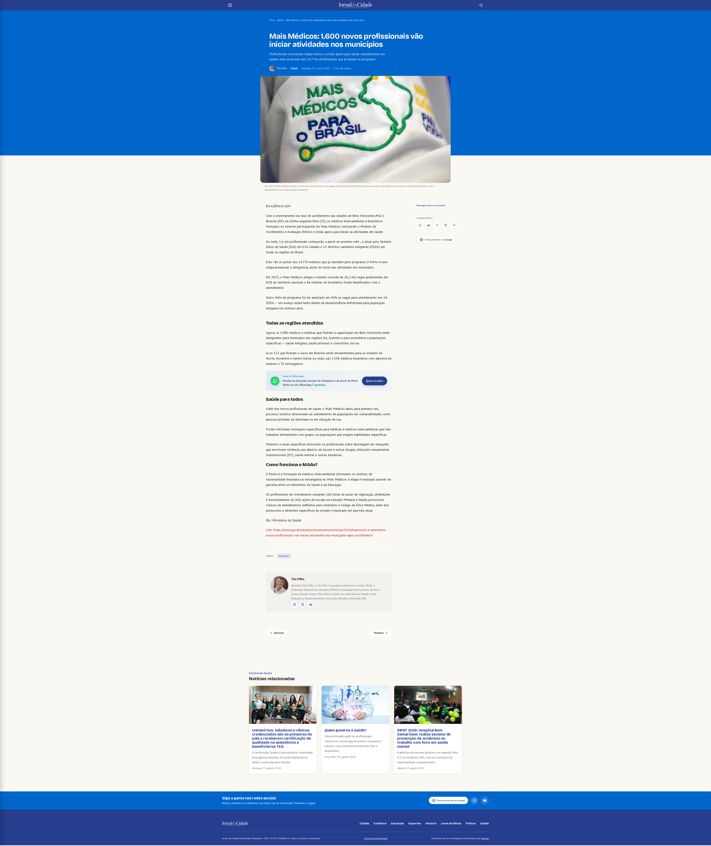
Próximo (379, 632)
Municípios (284, 556)
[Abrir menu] (230, 5)
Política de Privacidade (376, 838)
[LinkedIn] (311, 604)
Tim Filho (282, 68)
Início (272, 20)
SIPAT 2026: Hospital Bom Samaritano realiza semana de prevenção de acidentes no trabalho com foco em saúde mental (424, 738)
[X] (302, 604)
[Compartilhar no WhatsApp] (420, 225)
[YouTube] (485, 800)
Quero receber (374, 380)
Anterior (279, 632)
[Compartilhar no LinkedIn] (428, 225)
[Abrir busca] (481, 5)
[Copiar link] (454, 225)
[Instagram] (294, 604)
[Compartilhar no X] (445, 225)
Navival (485, 838)
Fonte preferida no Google (451, 800)
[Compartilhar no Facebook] (437, 225)
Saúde (280, 20)
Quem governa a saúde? (345, 730)
